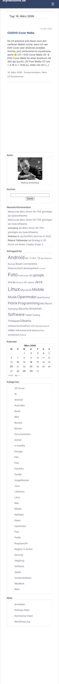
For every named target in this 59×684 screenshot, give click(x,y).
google (38, 275)
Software (16, 314)
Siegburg (19, 560)
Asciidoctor (46, 258)
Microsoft (26, 289)
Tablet (28, 315)
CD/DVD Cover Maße (20, 32)
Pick (16, 531)
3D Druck (19, 388)
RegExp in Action (23, 549)
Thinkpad (14, 320)
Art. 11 (28, 258)
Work (44, 72)
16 (31, 362)
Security (23, 308)
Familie (42, 268)
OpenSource (43, 297)
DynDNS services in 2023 (37, 236)
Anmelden (19, 604)
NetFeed (19, 514)
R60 (42, 303)
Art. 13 (36, 258)
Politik (13, 303)
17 (38, 362)
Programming (29, 303)
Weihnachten (38, 330)
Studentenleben (32, 72)
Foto (13, 274)
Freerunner (23, 275)
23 (31, 366)
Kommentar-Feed (23, 615)
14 (18, 362)
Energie (18, 451)
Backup (11, 264)
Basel (19, 263)
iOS (25, 282)
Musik (12, 297)
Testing (36, 315)
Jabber (30, 282)
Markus (12, 211)
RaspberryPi (21, 543)
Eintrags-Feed (21, 610)
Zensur (23, 335)
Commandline (30, 263)
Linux (14, 289)
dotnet (17, 439)
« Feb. (10, 375)
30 (31, 371)
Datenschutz (15, 268)
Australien (19, 405)
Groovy (19, 282)
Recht (48, 303)
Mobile (38, 289)
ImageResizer (21, 480)
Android (16, 257)
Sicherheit (35, 308)
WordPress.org (22, 621)
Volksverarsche (23, 330)
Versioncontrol (42, 326)
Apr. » (17, 375)
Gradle (12, 282)
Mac (16, 503)
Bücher (18, 428)
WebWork (19, 583)
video (11, 330)
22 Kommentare (15, 76)
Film (16, 457)
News (17, 520)
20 (11, 366)
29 (24, 371)
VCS (33, 326)
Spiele (17, 572)
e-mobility (19, 445)
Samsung (13, 308)
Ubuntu (25, 321)
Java (38, 282)
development (31, 268)
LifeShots (19, 491)
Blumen (18, 422)
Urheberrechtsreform (19, 325)
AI (15, 394)
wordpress (13, 334)
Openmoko (26, 297)
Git (31, 275)
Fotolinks (19, 468)
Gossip (18, 474)
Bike (16, 416)
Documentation (22, 434)
